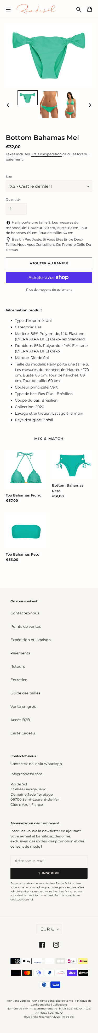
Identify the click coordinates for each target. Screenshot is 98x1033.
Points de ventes (25, 626)
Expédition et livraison (30, 639)
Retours (17, 666)
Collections (60, 1004)
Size (9, 177)
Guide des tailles (25, 693)
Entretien (18, 679)
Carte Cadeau (22, 733)
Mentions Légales (18, 1000)
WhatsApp (53, 764)
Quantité (13, 199)
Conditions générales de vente (52, 1000)
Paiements (20, 653)
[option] (27, 98)
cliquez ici (26, 899)
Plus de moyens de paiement (49, 290)
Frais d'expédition (46, 154)
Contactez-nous (24, 613)
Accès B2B (20, 719)
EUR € (47, 929)
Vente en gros (23, 706)
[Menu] (8, 9)
